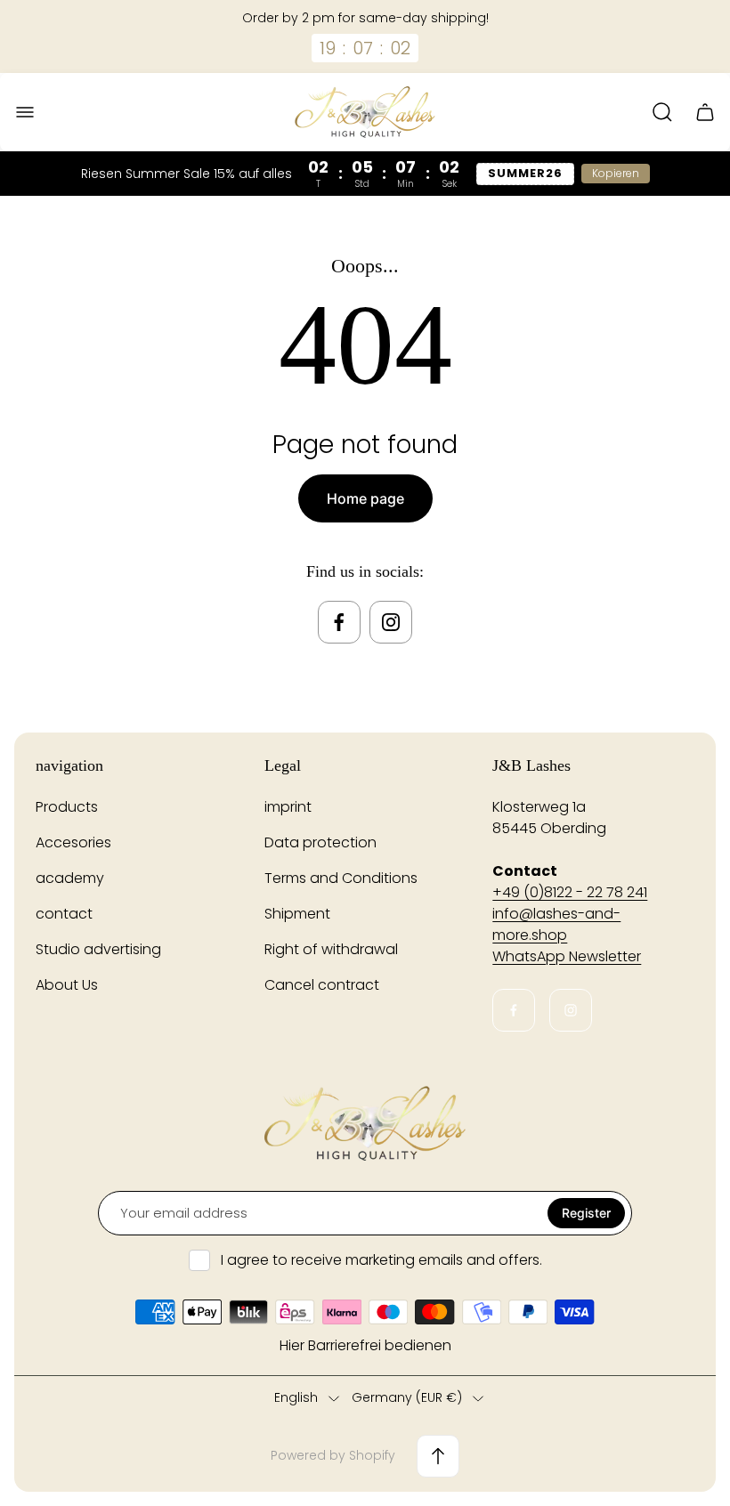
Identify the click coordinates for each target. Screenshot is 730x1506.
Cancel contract (321, 985)
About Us (67, 985)
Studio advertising (98, 949)
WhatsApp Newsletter (566, 956)
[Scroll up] (438, 1456)
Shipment (297, 913)
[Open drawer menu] (24, 112)
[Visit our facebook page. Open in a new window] (339, 622)
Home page (365, 498)
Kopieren (615, 173)
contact (64, 913)
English (296, 1398)
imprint (288, 807)
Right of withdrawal (331, 949)
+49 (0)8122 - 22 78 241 (569, 892)
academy (70, 878)
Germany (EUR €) (407, 1398)
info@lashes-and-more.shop (556, 924)
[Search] (662, 112)
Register (586, 1212)
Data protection (320, 842)
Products (67, 807)
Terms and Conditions (341, 878)
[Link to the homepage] (365, 1123)
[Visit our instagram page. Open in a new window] (390, 622)
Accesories (73, 842)
